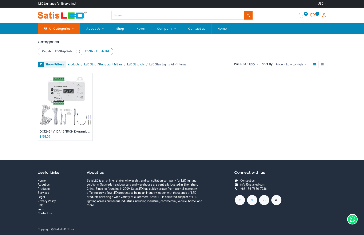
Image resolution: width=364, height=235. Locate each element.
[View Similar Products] (90, 99)
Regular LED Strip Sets (57, 51)
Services (43, 192)
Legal (41, 197)
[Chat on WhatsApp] (352, 219)
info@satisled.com (252, 184)
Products (74, 64)
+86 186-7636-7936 (253, 188)
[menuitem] (120, 28)
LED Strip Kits (136, 64)
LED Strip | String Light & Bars (103, 64)
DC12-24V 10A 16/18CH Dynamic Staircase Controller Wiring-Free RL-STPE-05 (65, 132)
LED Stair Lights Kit (96, 51)
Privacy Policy (47, 201)
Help (41, 205)
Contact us (45, 213)
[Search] (248, 15)
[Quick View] (90, 80)
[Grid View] (314, 64)
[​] (240, 200)
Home (42, 180)
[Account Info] (324, 15)
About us (44, 184)
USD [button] (252, 64)
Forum (42, 209)
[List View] (322, 64)
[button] (291, 64)
